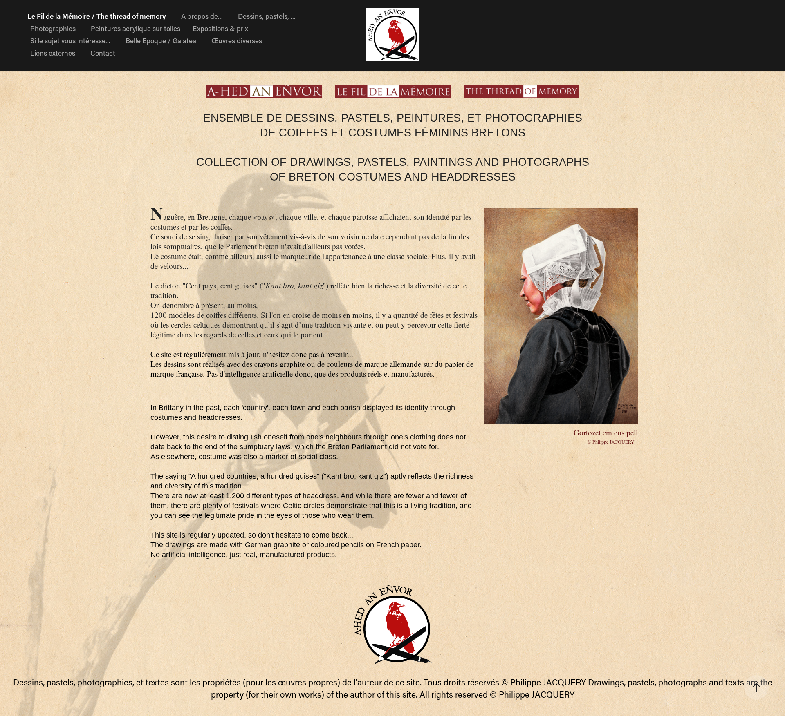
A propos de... (202, 15)
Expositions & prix (220, 28)
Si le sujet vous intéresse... (70, 40)
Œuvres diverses (236, 40)
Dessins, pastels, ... (267, 15)
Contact (102, 52)
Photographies (53, 28)
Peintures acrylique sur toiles (135, 28)
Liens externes (52, 52)
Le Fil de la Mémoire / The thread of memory (96, 15)
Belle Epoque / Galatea (161, 40)
